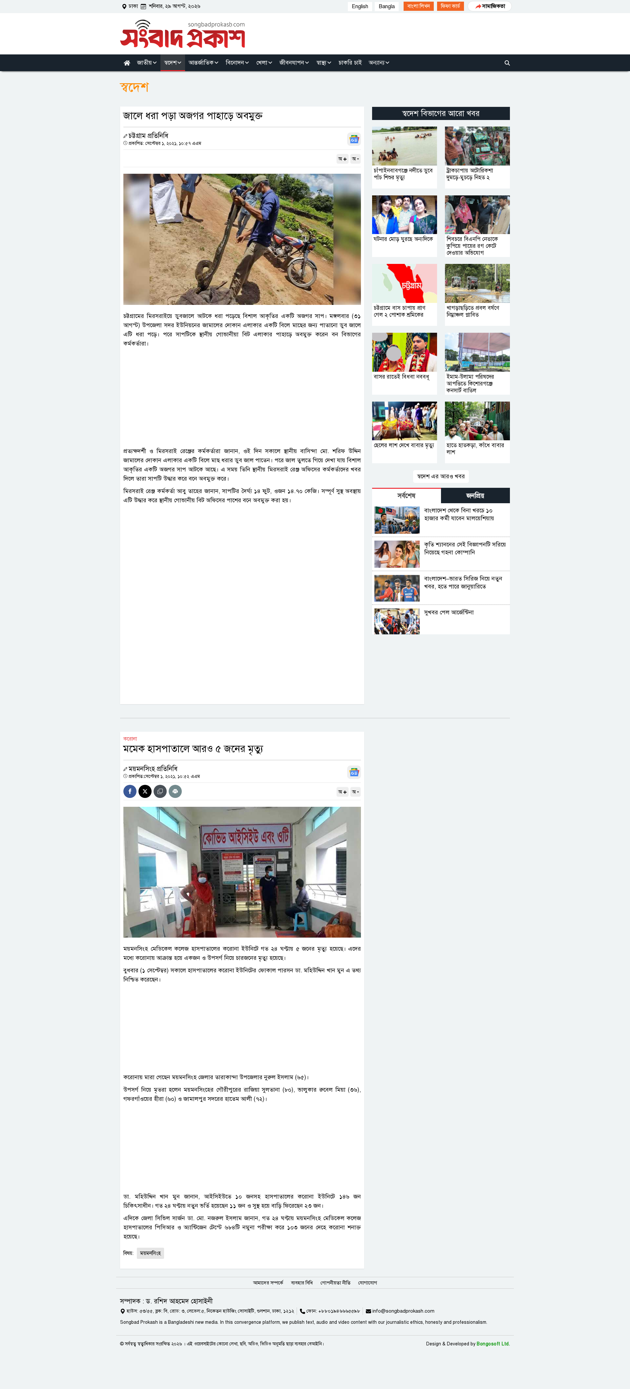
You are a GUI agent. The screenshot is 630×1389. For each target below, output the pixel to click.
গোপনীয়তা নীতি (335, 1283)
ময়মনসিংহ (150, 1253)
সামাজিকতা (493, 6)
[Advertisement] (242, 397)
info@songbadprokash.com (403, 1311)
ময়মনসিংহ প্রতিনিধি (153, 769)
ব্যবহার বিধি (302, 1283)
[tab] (406, 495)
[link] (419, 6)
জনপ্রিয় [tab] (475, 496)
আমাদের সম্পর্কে (268, 1283)
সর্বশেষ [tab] (406, 496)
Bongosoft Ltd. (493, 1344)
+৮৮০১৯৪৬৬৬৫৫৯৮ (339, 1311)
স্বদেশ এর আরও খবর (441, 476)
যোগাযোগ (367, 1283)
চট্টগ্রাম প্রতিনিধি (148, 136)
